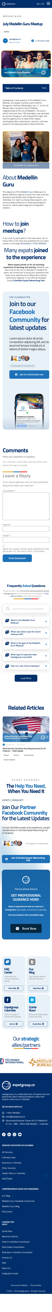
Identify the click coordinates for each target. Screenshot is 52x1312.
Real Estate (7, 1178)
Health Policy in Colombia (13, 1173)
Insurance (16, 755)
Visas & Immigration (9, 760)
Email (7, 535)
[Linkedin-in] (9, 1134)
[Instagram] (14, 1134)
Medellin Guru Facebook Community (18, 1201)
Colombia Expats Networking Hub (29, 280)
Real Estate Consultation (13, 1247)
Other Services (8, 1168)
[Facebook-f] (4, 1134)
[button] (43, 88)
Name (7, 525)
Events (6, 31)
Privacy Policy (36, 1285)
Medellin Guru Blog (10, 1206)
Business (6, 755)
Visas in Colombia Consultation (16, 1241)
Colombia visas (8, 1157)
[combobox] (26, 609)
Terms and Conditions (19, 1285)
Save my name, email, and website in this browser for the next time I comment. (26, 550)
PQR (4, 1263)
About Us (6, 1268)
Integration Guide (10, 1273)
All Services (7, 1152)
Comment (9, 491)
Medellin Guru (27, 191)
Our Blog (6, 1195)
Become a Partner (10, 1236)
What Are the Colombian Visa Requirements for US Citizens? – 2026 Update (24, 749)
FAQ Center (7, 1211)
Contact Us (7, 1257)
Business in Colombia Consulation (17, 1252)
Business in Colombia (11, 1162)
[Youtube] (20, 1134)
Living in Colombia (29, 755)
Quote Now (7, 1231)
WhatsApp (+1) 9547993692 (33, 243)
